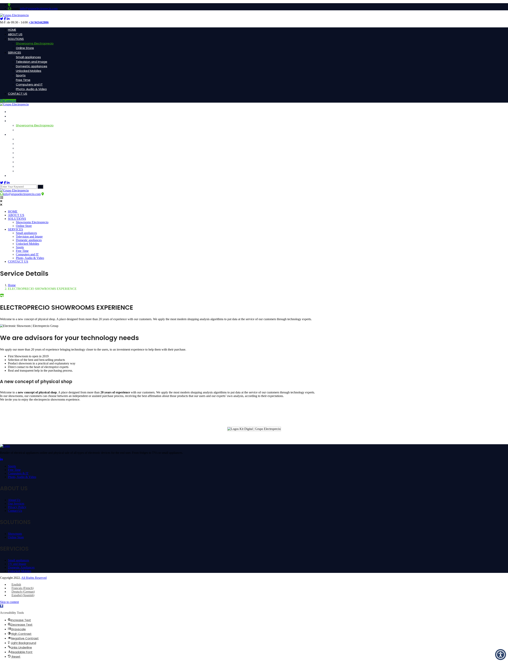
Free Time (23, 80)
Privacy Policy (17, 507)
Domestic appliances (31, 66)
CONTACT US (17, 94)
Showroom (15, 533)
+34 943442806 (39, 22)
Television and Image (31, 62)
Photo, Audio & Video (31, 89)
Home (12, 285)
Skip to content (9, 602)
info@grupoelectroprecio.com (39, 8)
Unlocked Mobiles (28, 71)
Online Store (25, 48)
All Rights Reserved (34, 577)
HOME (12, 30)
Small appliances (28, 57)
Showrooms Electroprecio (35, 43)
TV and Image (17, 564)
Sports (21, 75)
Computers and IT (29, 84)
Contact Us (15, 510)
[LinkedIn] (1, 459)
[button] (1, 606)
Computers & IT (18, 473)
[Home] (14, 190)
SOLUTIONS (16, 39)
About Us (14, 500)
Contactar (10, 100)
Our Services (16, 503)
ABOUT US (15, 34)
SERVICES (14, 52)
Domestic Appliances (21, 567)
